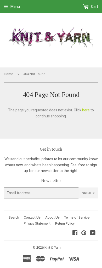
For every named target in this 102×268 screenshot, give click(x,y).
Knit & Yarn (52, 247)
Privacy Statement (37, 223)
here (86, 110)
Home (8, 74)
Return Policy (65, 223)
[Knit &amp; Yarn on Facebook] (75, 233)
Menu (15, 6)
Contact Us (32, 217)
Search (14, 217)
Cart (94, 6)
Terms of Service (76, 217)
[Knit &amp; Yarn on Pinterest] (84, 233)
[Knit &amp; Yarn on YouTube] (92, 233)
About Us (52, 217)
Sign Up (88, 193)
